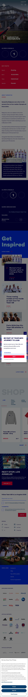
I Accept (14, 686)
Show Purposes (14, 694)
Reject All (14, 690)
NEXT (14, 356)
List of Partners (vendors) (6, 682)
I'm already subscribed (9, 359)
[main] (14, 677)
